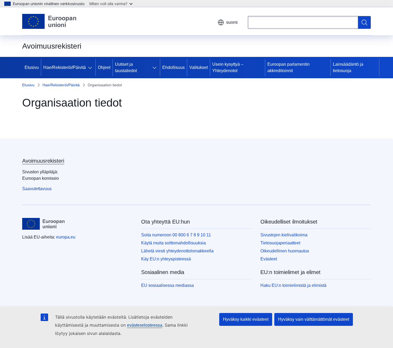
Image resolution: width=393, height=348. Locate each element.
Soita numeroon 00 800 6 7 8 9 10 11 (176, 235)
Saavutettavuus (37, 188)
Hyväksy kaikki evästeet (245, 319)
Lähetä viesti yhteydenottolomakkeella (177, 251)
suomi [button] (232, 22)
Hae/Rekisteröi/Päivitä (64, 67)
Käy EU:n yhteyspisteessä (166, 259)
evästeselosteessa (144, 325)
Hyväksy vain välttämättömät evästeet (313, 319)
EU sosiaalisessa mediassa (167, 285)
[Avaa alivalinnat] (91, 67)
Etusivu (32, 67)
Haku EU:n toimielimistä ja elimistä (293, 285)
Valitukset (198, 67)
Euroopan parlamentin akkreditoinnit (288, 67)
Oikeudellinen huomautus (284, 251)
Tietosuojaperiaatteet (280, 243)
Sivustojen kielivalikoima (283, 235)
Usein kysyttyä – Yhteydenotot (227, 67)
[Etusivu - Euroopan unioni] (49, 21)
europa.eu (65, 237)
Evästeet (268, 259)
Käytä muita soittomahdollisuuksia (173, 243)
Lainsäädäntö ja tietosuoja (348, 67)
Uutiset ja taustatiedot (126, 67)
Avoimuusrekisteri (43, 161)
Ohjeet (104, 67)
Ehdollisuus (173, 67)
